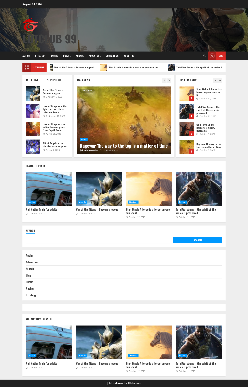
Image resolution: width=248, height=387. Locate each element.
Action (26, 55)
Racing (54, 55)
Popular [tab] (55, 80)
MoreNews (116, 383)
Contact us (112, 55)
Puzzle (67, 55)
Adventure (95, 55)
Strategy (40, 55)
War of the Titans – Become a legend (61, 67)
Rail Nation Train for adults (49, 189)
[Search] (204, 56)
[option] (124, 120)
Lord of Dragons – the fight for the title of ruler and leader (33, 111)
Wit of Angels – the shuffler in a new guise (33, 147)
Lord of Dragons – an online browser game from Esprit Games (33, 129)
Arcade (80, 55)
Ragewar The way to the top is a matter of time (124, 120)
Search (30, 231)
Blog (28, 275)
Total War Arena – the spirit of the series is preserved (192, 67)
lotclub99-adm (90, 150)
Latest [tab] (33, 80)
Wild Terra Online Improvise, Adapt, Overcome (187, 129)
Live (221, 55)
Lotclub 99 (49, 38)
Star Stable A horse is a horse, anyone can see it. (122, 67)
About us (129, 55)
